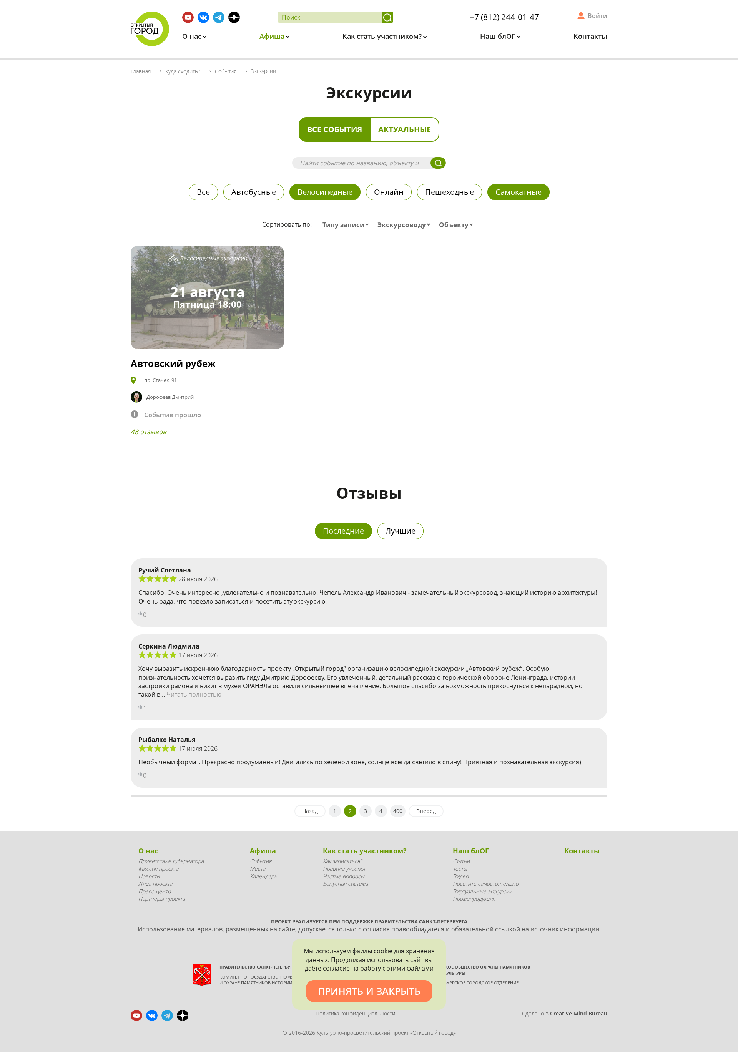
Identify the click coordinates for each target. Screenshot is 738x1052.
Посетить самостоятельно (486, 883)
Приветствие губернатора (171, 860)
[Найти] (387, 17)
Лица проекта (155, 883)
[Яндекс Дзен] (234, 17)
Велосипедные (325, 192)
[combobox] (347, 224)
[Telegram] (218, 17)
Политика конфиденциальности (355, 1013)
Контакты (590, 36)
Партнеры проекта (161, 898)
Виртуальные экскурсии (482, 891)
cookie (383, 951)
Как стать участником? (383, 36)
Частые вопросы (343, 876)
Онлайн (389, 192)
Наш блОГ (498, 36)
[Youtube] (188, 17)
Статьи (461, 860)
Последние (343, 531)
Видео (461, 876)
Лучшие (401, 531)
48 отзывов (148, 431)
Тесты (460, 868)
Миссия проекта (158, 868)
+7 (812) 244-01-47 (504, 17)
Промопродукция (474, 898)
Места (257, 868)
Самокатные (518, 192)
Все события (334, 129)
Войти (597, 16)
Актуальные (404, 129)
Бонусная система (345, 883)
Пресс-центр (154, 891)
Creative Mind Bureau (578, 1013)
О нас (192, 36)
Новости (149, 876)
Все (203, 192)
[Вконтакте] (203, 17)
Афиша (272, 36)
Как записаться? (342, 860)
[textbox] (347, 224)
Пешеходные (449, 192)
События (260, 860)
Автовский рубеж (173, 363)
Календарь (263, 876)
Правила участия (344, 868)
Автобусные (253, 192)
